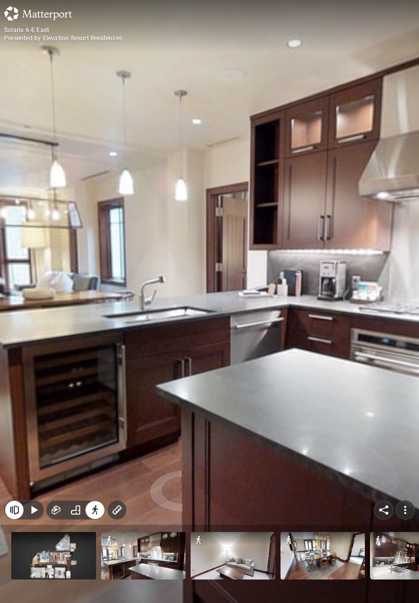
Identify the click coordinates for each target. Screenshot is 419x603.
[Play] (34, 510)
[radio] (56, 510)
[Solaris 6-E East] (209, 301)
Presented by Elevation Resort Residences (63, 38)
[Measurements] (117, 510)
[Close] (14, 510)
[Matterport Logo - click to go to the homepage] (38, 13)
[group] (75, 510)
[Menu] (405, 510)
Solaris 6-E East (26, 30)
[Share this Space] (383, 510)
